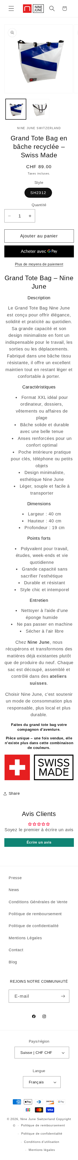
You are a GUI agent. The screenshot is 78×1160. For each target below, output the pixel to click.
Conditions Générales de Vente (38, 902)
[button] (11, 8)
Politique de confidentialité (34, 926)
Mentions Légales (25, 938)
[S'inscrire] (63, 996)
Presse (15, 878)
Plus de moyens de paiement (39, 264)
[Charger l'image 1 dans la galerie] (16, 109)
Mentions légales (42, 1150)
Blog (13, 962)
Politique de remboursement (35, 914)
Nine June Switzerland (37, 1119)
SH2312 (38, 193)
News (14, 890)
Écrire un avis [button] (39, 842)
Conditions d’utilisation (41, 1142)
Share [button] (14, 793)
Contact (16, 950)
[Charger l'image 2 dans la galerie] (39, 109)
